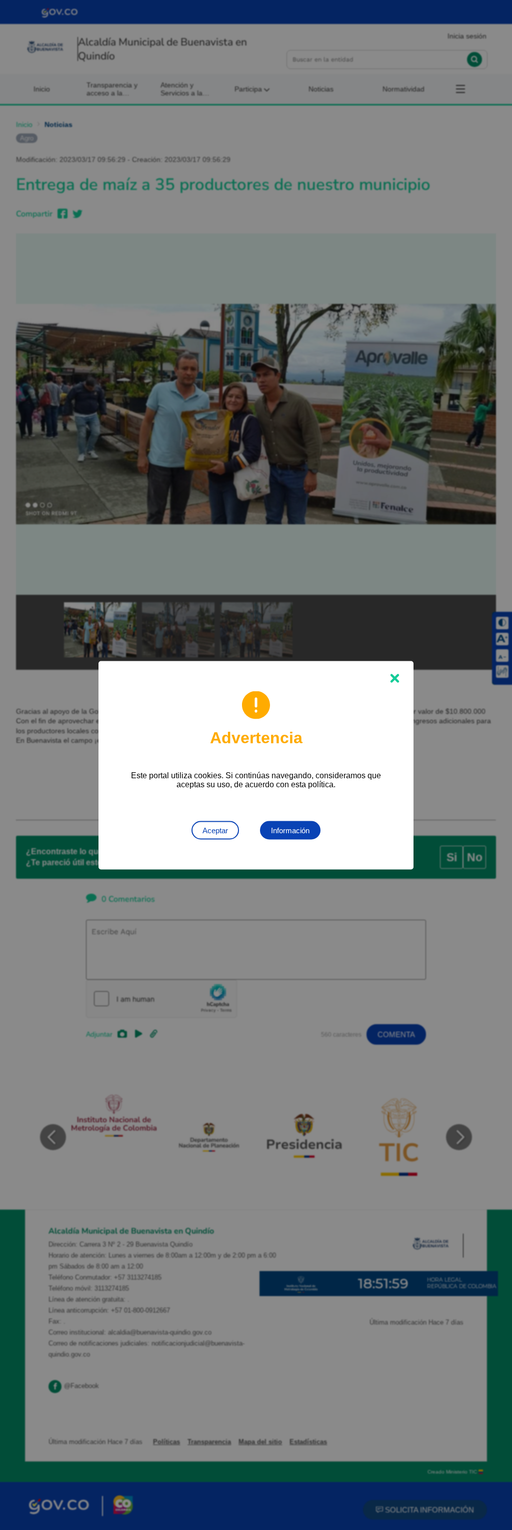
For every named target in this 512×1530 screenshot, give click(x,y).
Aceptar (215, 830)
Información (290, 830)
